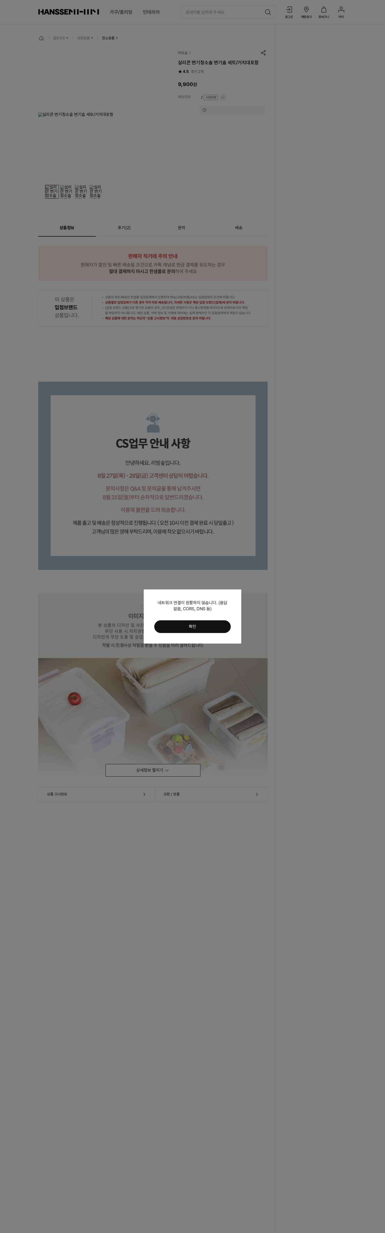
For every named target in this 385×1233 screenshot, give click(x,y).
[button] (192, 626)
